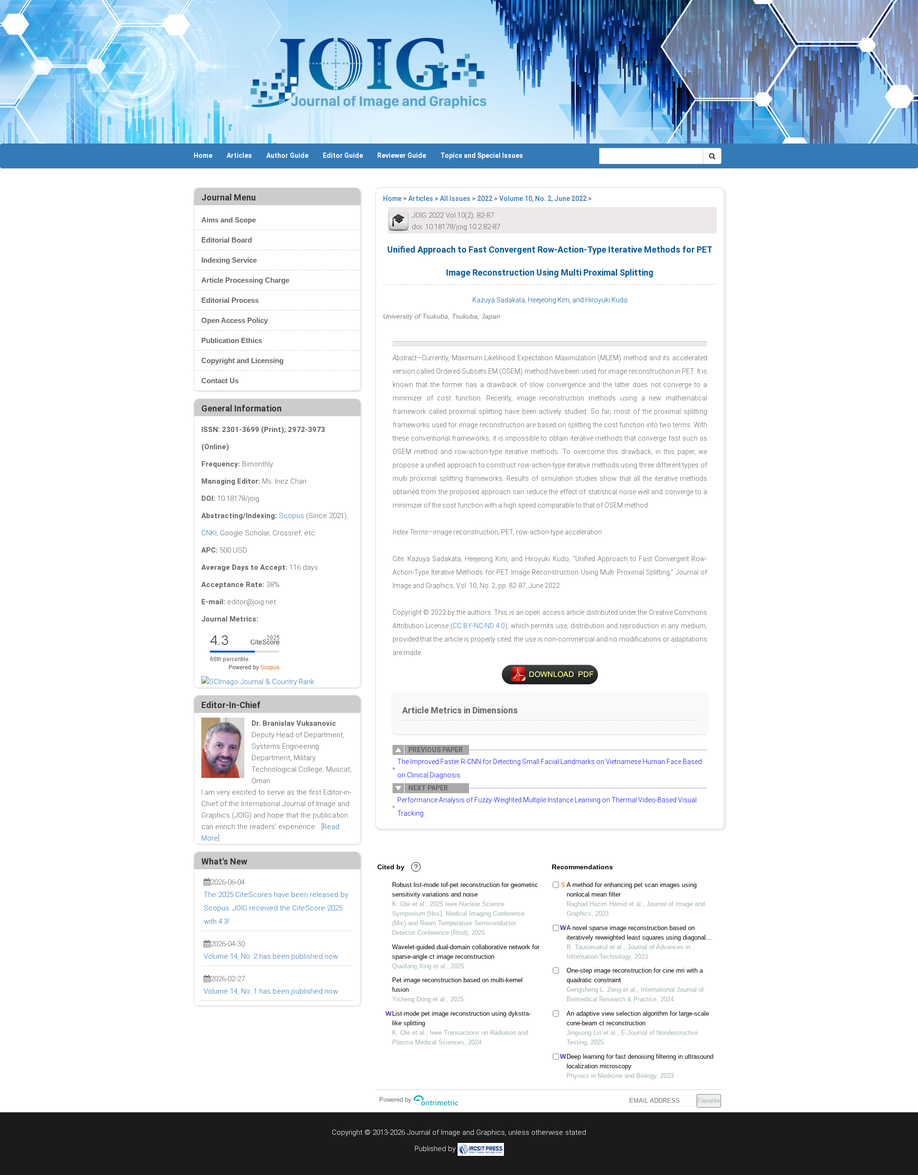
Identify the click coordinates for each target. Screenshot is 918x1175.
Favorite (709, 1100)
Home (203, 155)
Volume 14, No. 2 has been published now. (271, 956)
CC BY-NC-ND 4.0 (479, 626)
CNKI (209, 533)
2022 (484, 198)
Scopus (291, 515)
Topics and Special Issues (481, 155)
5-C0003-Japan (550, 674)
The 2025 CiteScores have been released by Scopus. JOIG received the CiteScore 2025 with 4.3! (276, 908)
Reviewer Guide (401, 155)
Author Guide (287, 155)
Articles (239, 155)
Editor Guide (343, 155)
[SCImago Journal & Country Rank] (257, 681)
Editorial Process (230, 300)
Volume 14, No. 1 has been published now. (271, 991)
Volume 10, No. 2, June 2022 (543, 198)
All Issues (455, 198)
